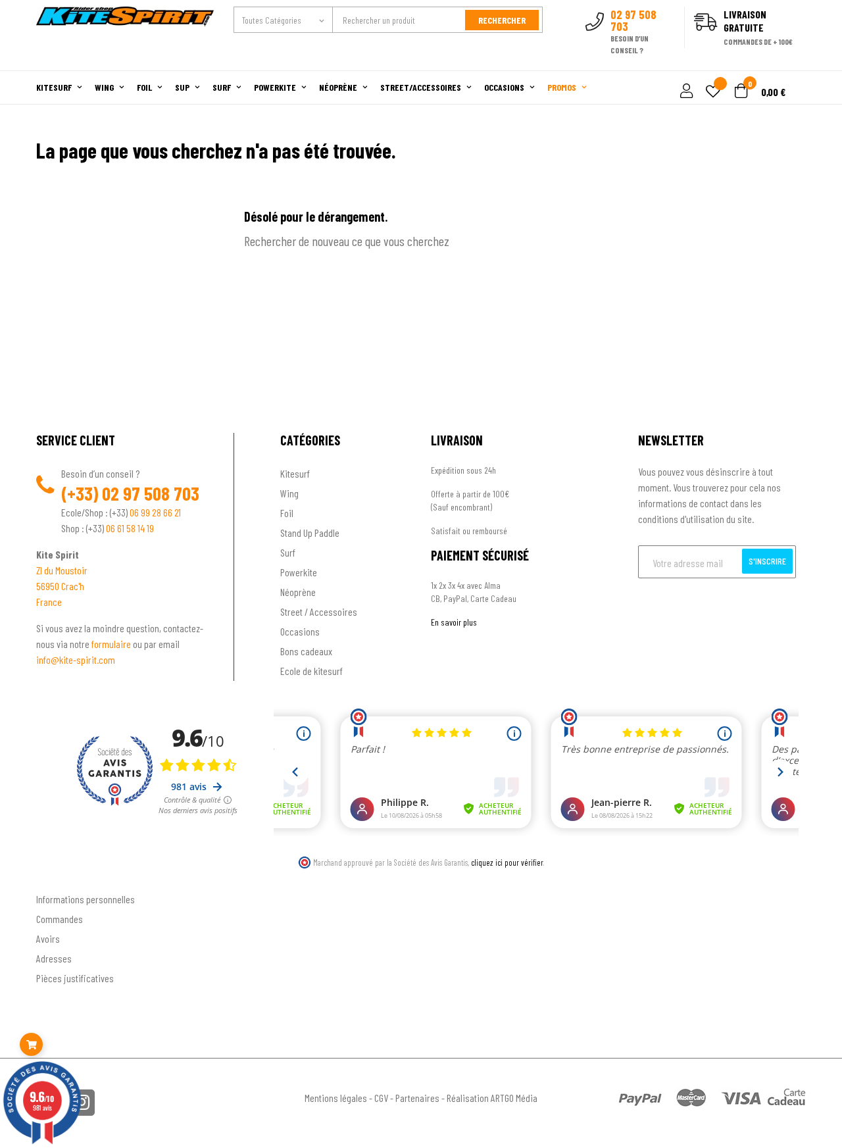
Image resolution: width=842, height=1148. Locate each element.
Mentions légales (336, 1097)
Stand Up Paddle (309, 532)
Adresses (54, 958)
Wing (289, 493)
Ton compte (59, 877)
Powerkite (298, 572)
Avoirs (48, 938)
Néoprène (298, 592)
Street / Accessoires (318, 611)
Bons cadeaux (306, 651)
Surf (287, 552)
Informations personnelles (85, 899)
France (49, 601)
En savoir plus (454, 622)
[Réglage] (685, 91)
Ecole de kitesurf (311, 670)
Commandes (59, 918)
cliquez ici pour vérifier (507, 862)
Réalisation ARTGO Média (492, 1097)
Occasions (300, 631)
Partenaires (417, 1097)
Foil (286, 513)
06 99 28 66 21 (155, 512)
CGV (381, 1097)
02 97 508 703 (150, 493)
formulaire (112, 643)
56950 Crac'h (60, 586)
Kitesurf (295, 473)
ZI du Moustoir (61, 570)
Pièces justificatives (75, 978)
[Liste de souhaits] (713, 92)
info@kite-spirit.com (75, 659)
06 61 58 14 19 (130, 528)
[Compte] (790, 63)
